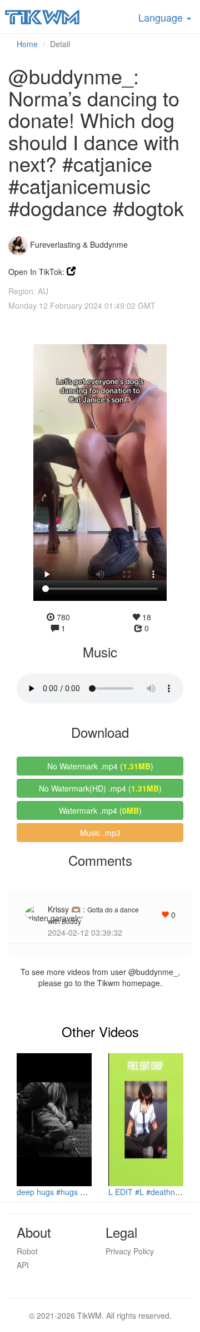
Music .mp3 (100, 832)
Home (27, 43)
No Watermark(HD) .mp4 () (100, 788)
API (23, 1264)
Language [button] (162, 17)
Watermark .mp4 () (100, 810)
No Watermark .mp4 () (100, 766)
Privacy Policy (130, 1251)
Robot (27, 1251)
